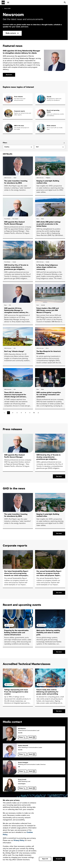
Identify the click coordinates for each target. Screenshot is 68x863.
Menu (8, 2)
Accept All (59, 858)
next (38, 412)
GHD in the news (19, 125)
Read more (9, 74)
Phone (21, 737)
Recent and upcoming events (53, 111)
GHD (3, 2)
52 (34, 412)
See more (59, 476)
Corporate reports (19, 111)
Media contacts (11, 33)
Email (30, 737)
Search (65, 2)
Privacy (19, 840)
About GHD (7, 8)
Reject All (45, 858)
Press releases (18, 96)
